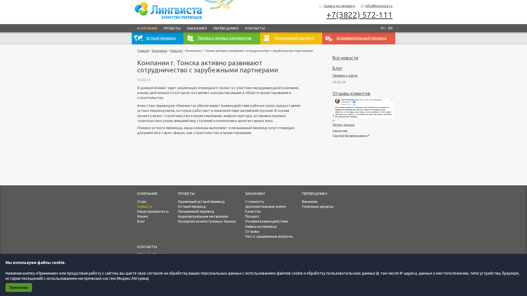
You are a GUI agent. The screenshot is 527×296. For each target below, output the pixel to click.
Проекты (172, 28)
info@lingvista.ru (379, 6)
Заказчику (197, 28)
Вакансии (309, 201)
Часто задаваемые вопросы (269, 236)
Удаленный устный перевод (201, 201)
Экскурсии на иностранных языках (207, 221)
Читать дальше (343, 124)
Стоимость (254, 201)
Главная (143, 50)
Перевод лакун (345, 75)
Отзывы (252, 231)
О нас (141, 201)
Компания (147, 28)
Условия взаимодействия (266, 221)
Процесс (252, 216)
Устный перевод (192, 206)
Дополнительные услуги (265, 206)
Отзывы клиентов (351, 93)
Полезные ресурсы (318, 206)
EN (390, 28)
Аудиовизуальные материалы (203, 216)
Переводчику (226, 28)
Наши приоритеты (153, 211)
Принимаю (18, 287)
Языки (142, 216)
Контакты (255, 28)
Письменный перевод (196, 211)
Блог (337, 68)
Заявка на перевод (339, 6)
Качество (253, 211)
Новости (176, 50)
